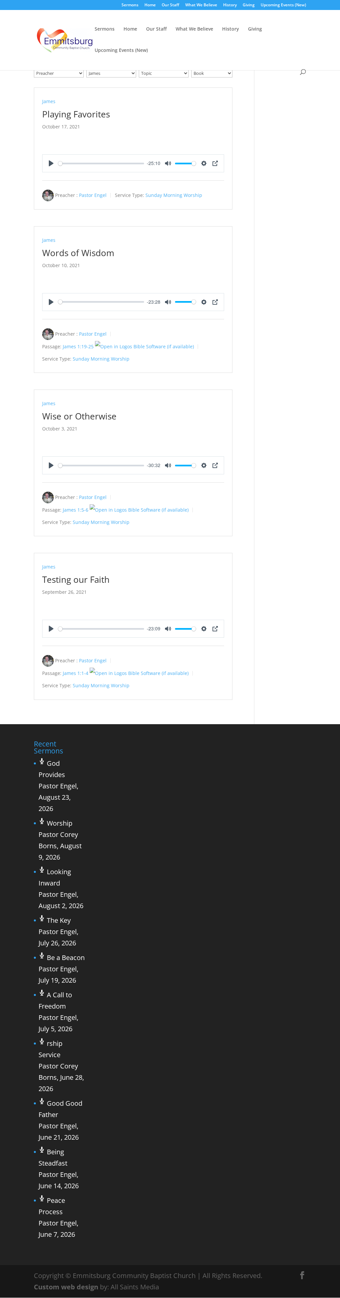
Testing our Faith (76, 579)
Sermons (130, 5)
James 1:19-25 (78, 346)
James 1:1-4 (75, 673)
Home (150, 5)
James (48, 101)
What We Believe (201, 5)
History (230, 5)
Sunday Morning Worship (173, 195)
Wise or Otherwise (79, 416)
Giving (249, 5)
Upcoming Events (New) (283, 5)
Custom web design (66, 1286)
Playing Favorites (76, 114)
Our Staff (170, 5)
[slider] (101, 163)
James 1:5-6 (75, 510)
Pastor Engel (93, 195)
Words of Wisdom (78, 253)
